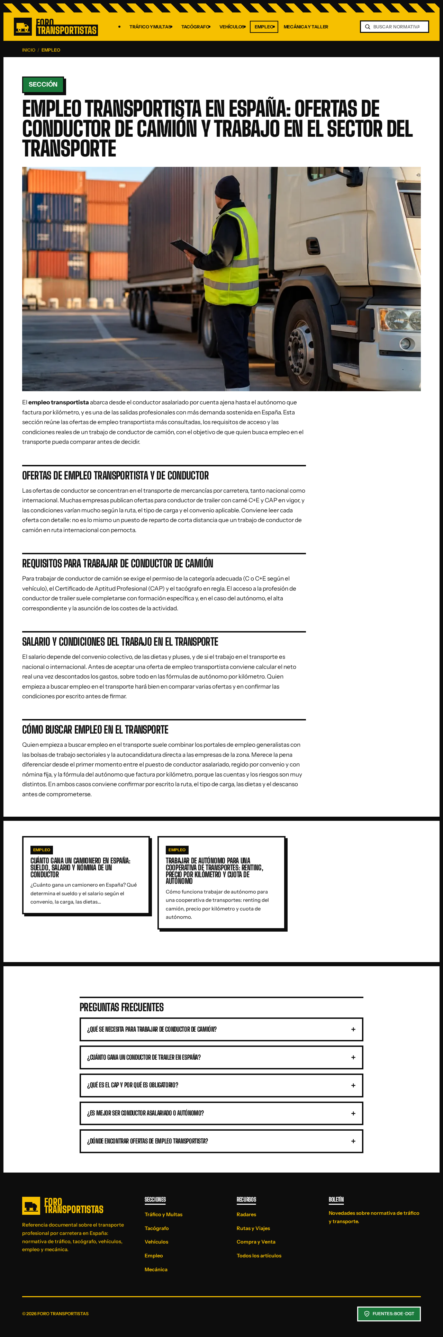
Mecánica (156, 1269)
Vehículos (231, 26)
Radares (246, 1214)
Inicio (28, 50)
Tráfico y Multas (150, 26)
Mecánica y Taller (306, 26)
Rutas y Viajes (253, 1228)
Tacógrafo (195, 26)
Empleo (264, 26)
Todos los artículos (259, 1256)
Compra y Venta (256, 1242)
